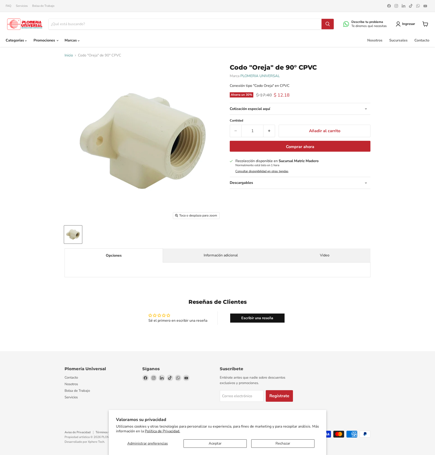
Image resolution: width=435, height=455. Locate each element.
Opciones (114, 255)
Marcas (71, 40)
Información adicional (221, 255)
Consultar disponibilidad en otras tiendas (261, 171)
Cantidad (236, 120)
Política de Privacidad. (162, 431)
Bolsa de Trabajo (43, 6)
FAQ (8, 6)
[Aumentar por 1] (269, 131)
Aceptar (215, 443)
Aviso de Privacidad (78, 432)
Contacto (421, 40)
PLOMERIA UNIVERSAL (260, 75)
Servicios (22, 6)
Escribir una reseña (257, 318)
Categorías (15, 40)
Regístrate (279, 396)
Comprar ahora (300, 146)
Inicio (69, 55)
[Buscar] (327, 24)
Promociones (45, 40)
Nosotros (374, 40)
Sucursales (398, 40)
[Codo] (73, 234)
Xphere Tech (96, 442)
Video (324, 255)
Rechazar (283, 443)
